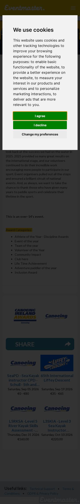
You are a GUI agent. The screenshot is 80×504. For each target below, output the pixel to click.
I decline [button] (40, 125)
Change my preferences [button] (40, 134)
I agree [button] (40, 116)
